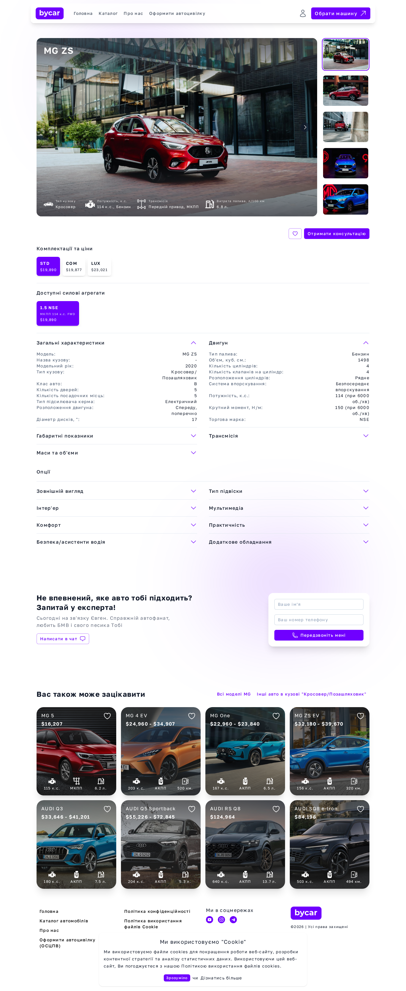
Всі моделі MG (234, 693)
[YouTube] (209, 919)
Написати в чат (58, 638)
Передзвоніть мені (323, 635)
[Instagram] (221, 919)
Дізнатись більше (221, 977)
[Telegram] (233, 919)
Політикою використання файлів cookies (230, 965)
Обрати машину (336, 13)
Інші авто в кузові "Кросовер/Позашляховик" (311, 693)
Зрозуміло (177, 978)
